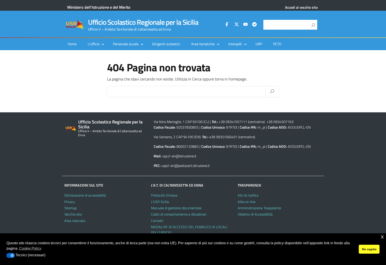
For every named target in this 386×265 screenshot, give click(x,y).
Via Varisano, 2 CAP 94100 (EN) (177, 137)
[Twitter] (236, 25)
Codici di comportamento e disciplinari (178, 214)
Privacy (69, 201)
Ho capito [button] (369, 249)
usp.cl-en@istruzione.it (179, 156)
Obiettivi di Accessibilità (255, 214)
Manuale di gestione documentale (176, 208)
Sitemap (70, 208)
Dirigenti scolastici (166, 44)
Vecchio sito (73, 214)
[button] (10, 255)
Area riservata (74, 220)
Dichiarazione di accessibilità (85, 195)
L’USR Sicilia (160, 201)
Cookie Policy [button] (30, 248)
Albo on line (246, 201)
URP (259, 44)
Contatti (157, 220)
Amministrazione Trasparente (259, 208)
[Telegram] (254, 25)
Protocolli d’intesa (164, 195)
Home (72, 44)
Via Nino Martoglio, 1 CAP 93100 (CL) (181, 121)
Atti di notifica (248, 195)
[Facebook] (227, 25)
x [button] (382, 236)
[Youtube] (245, 25)
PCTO (277, 44)
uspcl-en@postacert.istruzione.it (186, 165)
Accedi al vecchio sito (301, 7)
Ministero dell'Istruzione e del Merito (98, 7)
